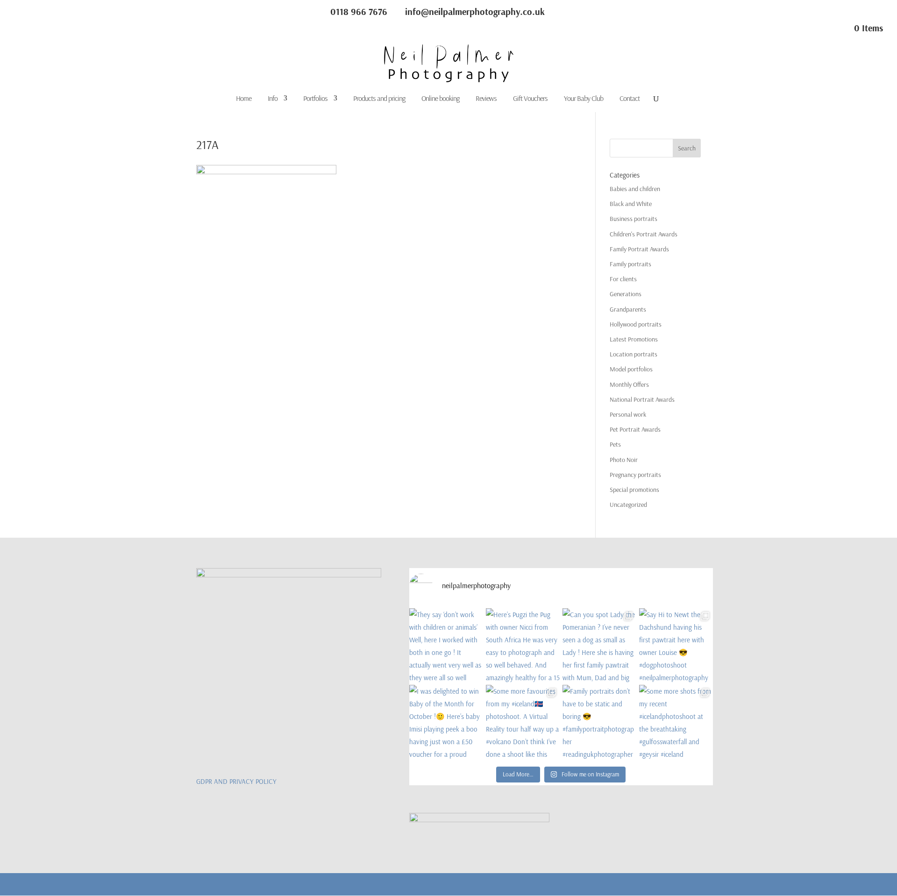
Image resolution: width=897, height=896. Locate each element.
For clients (623, 279)
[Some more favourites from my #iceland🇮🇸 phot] (523, 722)
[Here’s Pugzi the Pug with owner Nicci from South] (523, 645)
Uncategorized (628, 504)
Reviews (486, 99)
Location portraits (633, 354)
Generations (625, 294)
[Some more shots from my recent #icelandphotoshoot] (676, 722)
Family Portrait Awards (639, 249)
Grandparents (628, 309)
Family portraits (630, 264)
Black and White (631, 203)
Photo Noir (624, 459)
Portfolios (315, 99)
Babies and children (635, 189)
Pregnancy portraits (635, 474)
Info (273, 99)
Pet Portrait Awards (635, 429)
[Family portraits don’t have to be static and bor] (599, 722)
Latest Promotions (634, 339)
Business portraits (633, 218)
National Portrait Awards (642, 399)
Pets (615, 444)
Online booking (440, 99)
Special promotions (634, 489)
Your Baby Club (583, 99)
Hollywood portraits (636, 324)
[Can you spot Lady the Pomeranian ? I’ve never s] (599, 645)
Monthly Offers (629, 384)
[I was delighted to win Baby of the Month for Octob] (446, 722)
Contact (629, 99)
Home (243, 99)
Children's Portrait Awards (643, 234)
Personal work (628, 414)
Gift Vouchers (530, 99)
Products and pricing (379, 99)
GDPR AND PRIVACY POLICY (236, 781)
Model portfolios (631, 369)
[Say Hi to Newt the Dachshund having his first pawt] (676, 645)
